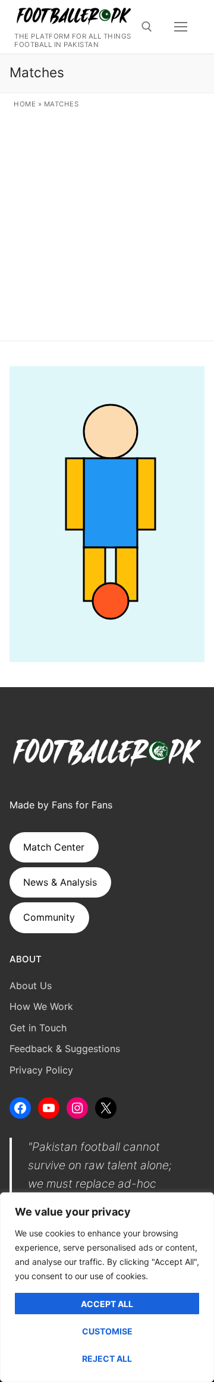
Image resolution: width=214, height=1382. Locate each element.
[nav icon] (181, 26)
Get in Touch (38, 1028)
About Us (31, 985)
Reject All (107, 1358)
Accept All (107, 1304)
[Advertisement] (107, 222)
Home (25, 104)
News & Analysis (60, 882)
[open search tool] (146, 26)
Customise (107, 1331)
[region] (107, 1287)
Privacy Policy (41, 1070)
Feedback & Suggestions (65, 1048)
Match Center (53, 847)
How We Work (41, 1006)
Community (49, 917)
